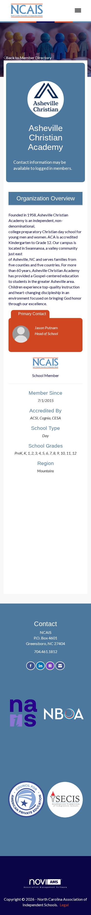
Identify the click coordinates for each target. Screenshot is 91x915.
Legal (64, 904)
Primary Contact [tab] (32, 314)
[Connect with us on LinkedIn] (40, 666)
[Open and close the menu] (68, 10)
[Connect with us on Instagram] (50, 666)
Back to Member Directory (28, 57)
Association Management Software (45, 887)
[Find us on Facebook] (30, 666)
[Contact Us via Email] (60, 666)
